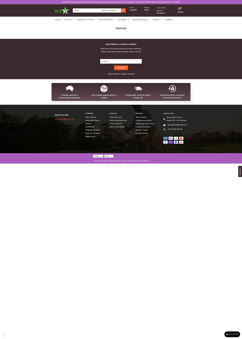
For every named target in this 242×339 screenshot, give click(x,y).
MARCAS (156, 20)
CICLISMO (68, 20)
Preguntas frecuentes (92, 130)
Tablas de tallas (140, 117)
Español (96, 156)
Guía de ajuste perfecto (143, 120)
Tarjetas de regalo (141, 130)
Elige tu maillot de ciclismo (144, 124)
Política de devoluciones (118, 120)
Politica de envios (115, 117)
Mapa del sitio (90, 136)
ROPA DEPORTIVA (106, 20)
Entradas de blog (141, 133)
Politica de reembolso (93, 133)
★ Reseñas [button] (240, 171)
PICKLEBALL (122, 20)
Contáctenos (89, 127)
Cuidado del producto (142, 127)
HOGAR (58, 20)
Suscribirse (121, 68)
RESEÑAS (168, 20)
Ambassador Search (92, 120)
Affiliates (88, 124)
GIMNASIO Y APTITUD (85, 20)
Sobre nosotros (90, 117)
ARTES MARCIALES (140, 20)
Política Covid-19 (115, 124)
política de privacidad (116, 127)
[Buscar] (123, 10)
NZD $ (107, 156)
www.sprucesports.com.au (64, 119)
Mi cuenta (161, 13)
